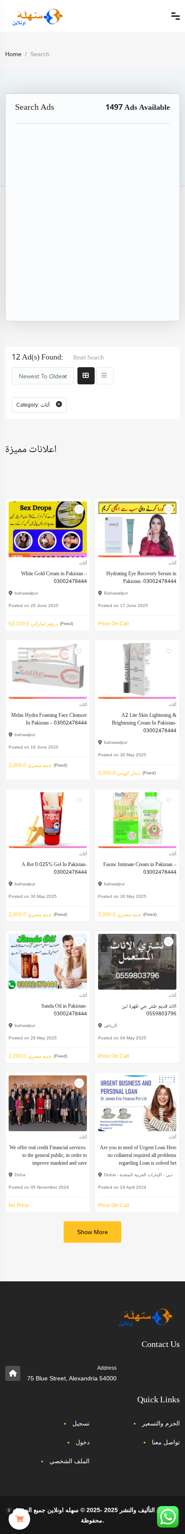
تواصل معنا (166, 1442)
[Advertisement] (92, 228)
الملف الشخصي (69, 1461)
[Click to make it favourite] (79, 509)
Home (13, 54)
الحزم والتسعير (161, 1423)
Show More (92, 1232)
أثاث (83, 563)
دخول (82, 1442)
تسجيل (80, 1423)
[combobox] (43, 375)
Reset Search (88, 358)
